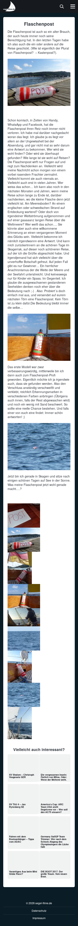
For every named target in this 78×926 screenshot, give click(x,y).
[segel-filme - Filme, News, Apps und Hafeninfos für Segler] (9, 10)
